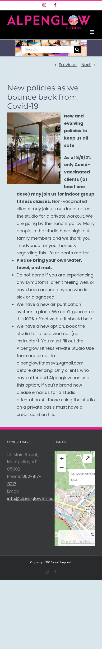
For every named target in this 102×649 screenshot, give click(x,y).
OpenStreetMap (77, 542)
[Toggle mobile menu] (92, 31)
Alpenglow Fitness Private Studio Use (55, 348)
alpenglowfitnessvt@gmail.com (50, 363)
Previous (68, 65)
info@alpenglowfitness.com (36, 498)
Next (86, 65)
